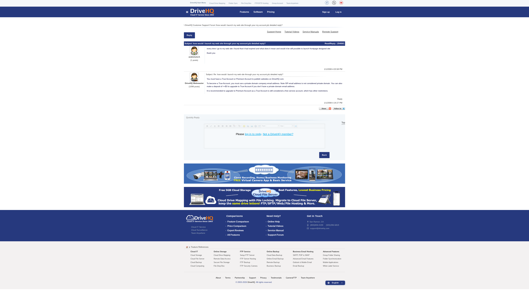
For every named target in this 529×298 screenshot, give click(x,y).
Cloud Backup (196, 262)
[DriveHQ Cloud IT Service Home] (200, 12)
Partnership (240, 278)
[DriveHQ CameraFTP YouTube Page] (341, 3)
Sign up (326, 12)
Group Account (277, 3)
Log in (338, 12)
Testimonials (276, 278)
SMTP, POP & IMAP (301, 255)
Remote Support (330, 32)
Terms (227, 278)
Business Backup (274, 266)
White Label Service (331, 266)
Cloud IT (194, 252)
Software (258, 12)
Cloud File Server (197, 259)
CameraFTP (291, 278)
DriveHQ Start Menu (198, 3)
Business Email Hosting (303, 252)
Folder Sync (233, 3)
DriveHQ (251, 282)
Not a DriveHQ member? (278, 134)
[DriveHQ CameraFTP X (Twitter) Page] (334, 3)
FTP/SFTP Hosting (261, 3)
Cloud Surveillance (199, 230)
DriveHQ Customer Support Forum (200, 25)
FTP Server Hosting (248, 259)
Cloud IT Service (198, 227)
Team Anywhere (292, 3)
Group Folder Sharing (331, 255)
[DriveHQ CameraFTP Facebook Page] (327, 3)
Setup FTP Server (247, 255)
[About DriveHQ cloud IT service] (200, 220)
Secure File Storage (222, 262)
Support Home (274, 32)
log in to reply (253, 134)
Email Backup (298, 266)
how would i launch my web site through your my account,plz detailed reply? (249, 25)
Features (244, 12)
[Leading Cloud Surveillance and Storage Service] (264, 173)
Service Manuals (311, 32)
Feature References (199, 247)
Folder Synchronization (332, 259)
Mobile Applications (330, 262)
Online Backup (273, 252)
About (218, 278)
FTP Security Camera (248, 266)
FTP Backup (245, 262)
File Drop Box (246, 3)
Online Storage (220, 252)
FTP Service (245, 252)
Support (252, 278)
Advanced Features (331, 252)
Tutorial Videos (291, 32)
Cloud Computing (197, 266)
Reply (189, 35)
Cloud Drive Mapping (217, 3)
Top (343, 122)
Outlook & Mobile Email (302, 262)
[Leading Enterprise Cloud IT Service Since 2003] (264, 197)
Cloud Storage (196, 255)
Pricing (271, 12)
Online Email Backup (275, 259)
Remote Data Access (222, 259)
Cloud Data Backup (274, 255)
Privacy (263, 278)
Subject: (189, 43)
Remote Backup (273, 262)
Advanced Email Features (303, 259)
